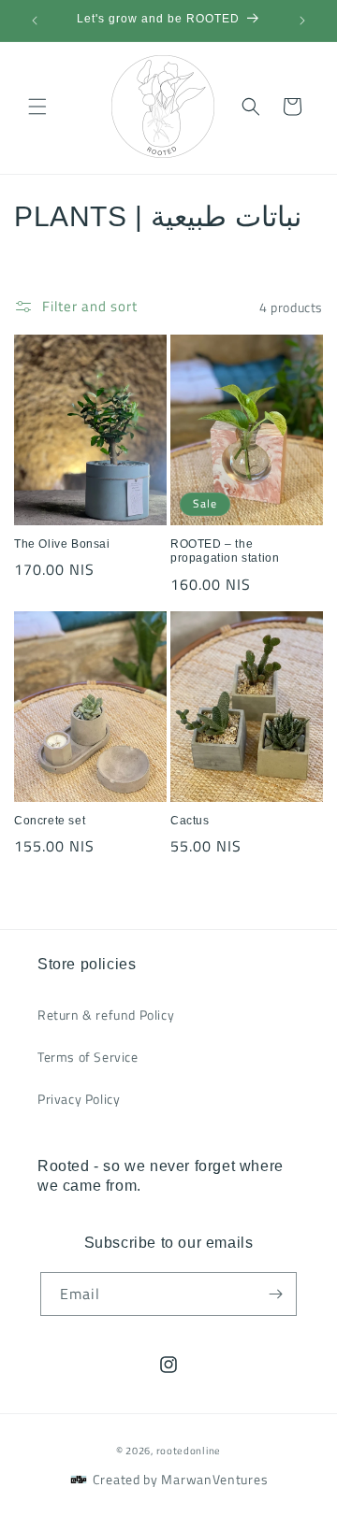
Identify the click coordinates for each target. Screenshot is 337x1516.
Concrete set (49, 820)
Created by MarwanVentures (181, 1479)
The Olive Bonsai (62, 544)
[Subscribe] (275, 1294)
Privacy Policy (78, 1098)
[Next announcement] (302, 20)
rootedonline (188, 1450)
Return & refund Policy (105, 1014)
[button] (37, 106)
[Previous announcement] (34, 20)
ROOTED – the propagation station (224, 551)
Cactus (190, 820)
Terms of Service (88, 1056)
